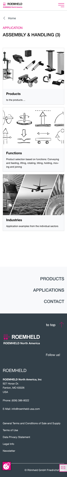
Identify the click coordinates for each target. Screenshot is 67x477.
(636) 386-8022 (20, 400)
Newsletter (9, 450)
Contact (54, 301)
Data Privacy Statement (16, 437)
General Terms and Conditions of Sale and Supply (31, 423)
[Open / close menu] (61, 5)
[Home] (17, 5)
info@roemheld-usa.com (26, 408)
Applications (48, 290)
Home (12, 18)
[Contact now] (63, 468)
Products (52, 278)
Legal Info (8, 444)
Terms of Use (10, 430)
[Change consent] (7, 466)
